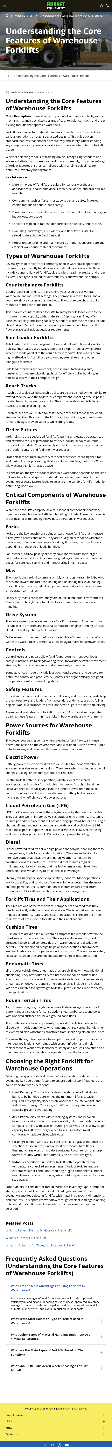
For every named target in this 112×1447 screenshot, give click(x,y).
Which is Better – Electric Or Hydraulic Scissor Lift (39, 1230)
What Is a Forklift (24, 15)
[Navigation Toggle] (5, 6)
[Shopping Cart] (107, 5)
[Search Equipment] (101, 5)
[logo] (56, 6)
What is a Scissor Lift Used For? (27, 1238)
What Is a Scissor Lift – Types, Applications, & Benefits (42, 1245)
